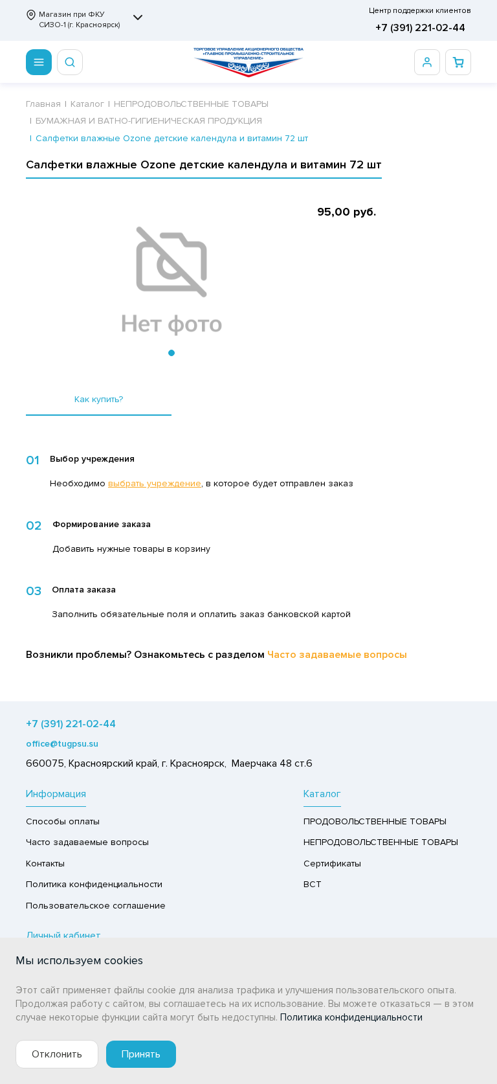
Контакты (45, 863)
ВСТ (313, 884)
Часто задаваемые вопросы (337, 654)
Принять (141, 1054)
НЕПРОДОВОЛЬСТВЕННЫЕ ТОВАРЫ (381, 842)
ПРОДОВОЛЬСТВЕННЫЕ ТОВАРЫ (375, 821)
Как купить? (98, 399)
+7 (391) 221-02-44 (420, 27)
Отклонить (57, 1054)
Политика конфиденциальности (94, 884)
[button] (171, 353)
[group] (171, 281)
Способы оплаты (63, 821)
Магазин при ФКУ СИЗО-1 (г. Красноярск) (79, 20)
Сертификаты (332, 863)
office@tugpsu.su (62, 743)
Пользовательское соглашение (96, 905)
